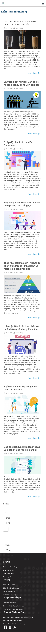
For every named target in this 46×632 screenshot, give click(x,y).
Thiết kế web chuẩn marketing (13, 609)
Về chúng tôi (7, 577)
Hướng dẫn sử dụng (9, 585)
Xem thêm (33, 73)
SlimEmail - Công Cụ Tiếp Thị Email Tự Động (18, 617)
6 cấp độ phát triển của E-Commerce (18, 144)
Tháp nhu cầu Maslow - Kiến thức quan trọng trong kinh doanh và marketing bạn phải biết (22, 266)
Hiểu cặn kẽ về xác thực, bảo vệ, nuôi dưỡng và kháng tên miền (21, 328)
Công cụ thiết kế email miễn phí (13, 606)
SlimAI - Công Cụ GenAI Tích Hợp (14, 624)
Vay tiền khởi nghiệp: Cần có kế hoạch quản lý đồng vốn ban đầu (21, 83)
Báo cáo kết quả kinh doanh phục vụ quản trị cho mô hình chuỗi (22, 448)
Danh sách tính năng (10, 567)
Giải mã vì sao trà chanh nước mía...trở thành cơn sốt (20, 23)
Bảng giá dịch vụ (8, 570)
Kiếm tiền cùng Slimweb (11, 588)
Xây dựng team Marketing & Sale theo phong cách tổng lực (22, 204)
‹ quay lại (8, 522)
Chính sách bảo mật (9, 595)
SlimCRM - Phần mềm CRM (12, 620)
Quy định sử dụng (9, 591)
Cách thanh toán (8, 573)
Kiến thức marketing (9, 602)
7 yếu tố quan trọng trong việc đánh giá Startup (20, 388)
